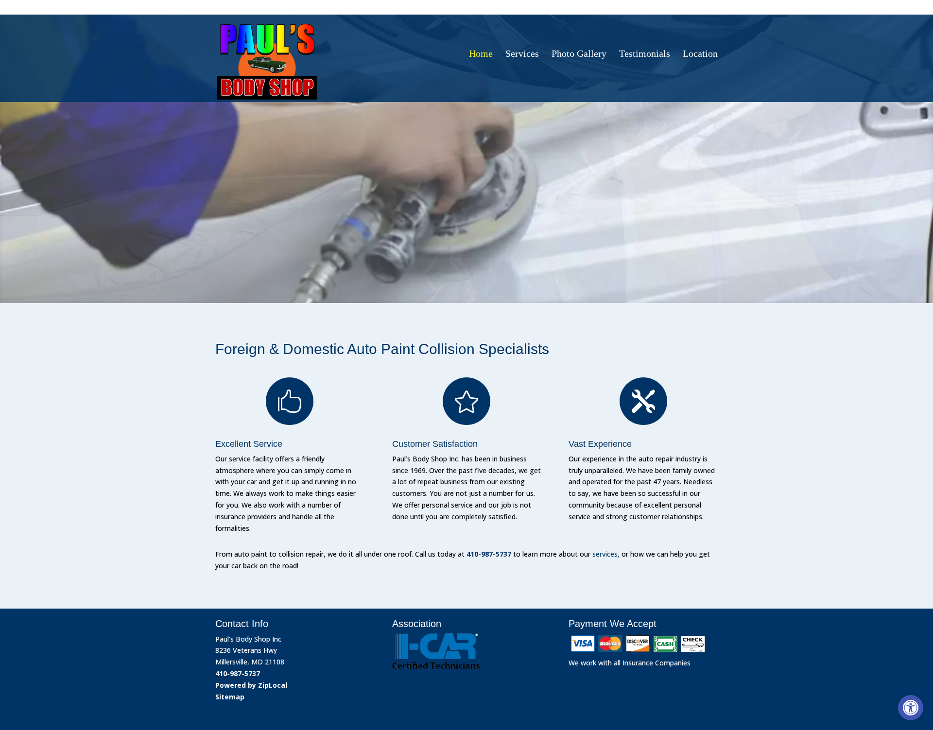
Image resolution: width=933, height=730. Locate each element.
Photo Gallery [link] (579, 54)
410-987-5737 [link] (683, 6)
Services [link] (522, 54)
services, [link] (606, 554)
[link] (910, 707)
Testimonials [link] (644, 54)
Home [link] (481, 54)
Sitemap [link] (229, 696)
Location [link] (700, 54)
